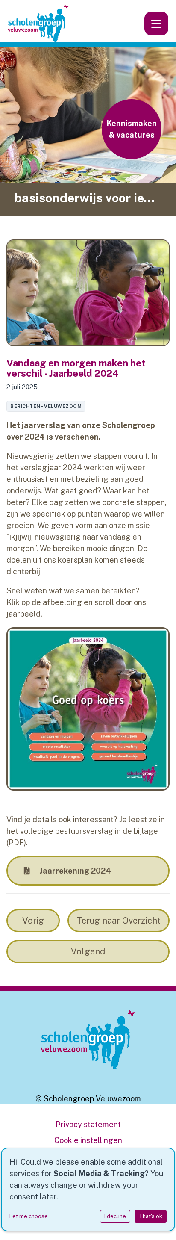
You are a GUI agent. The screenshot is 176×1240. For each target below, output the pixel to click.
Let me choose (28, 1216)
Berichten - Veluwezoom (46, 406)
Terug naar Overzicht (118, 920)
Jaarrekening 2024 (74, 870)
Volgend (88, 951)
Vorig (33, 920)
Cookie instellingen (88, 1140)
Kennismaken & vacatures (132, 129)
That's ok (150, 1216)
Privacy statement (88, 1124)
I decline (115, 1216)
